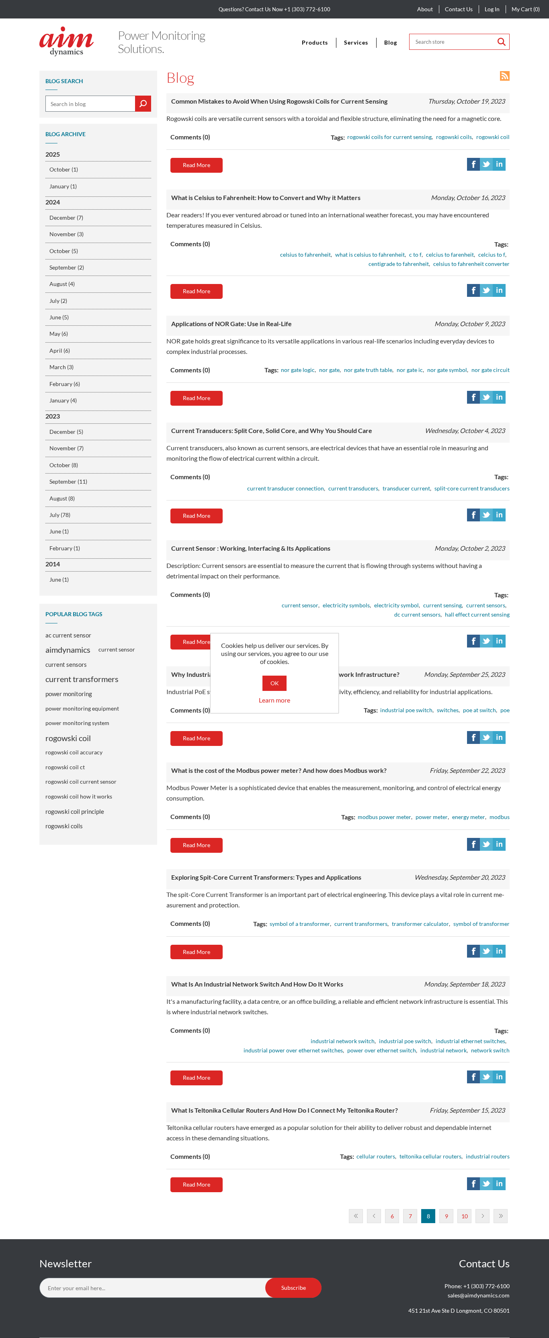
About (425, 9)
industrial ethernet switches (470, 1041)
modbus (500, 816)
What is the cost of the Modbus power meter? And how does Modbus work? (279, 770)
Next (482, 1216)
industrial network (443, 1050)
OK (274, 683)
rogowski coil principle (74, 811)
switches (448, 710)
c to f (415, 254)
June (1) (59, 531)
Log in (492, 9)
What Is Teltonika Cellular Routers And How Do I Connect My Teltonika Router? (284, 1110)
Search (502, 42)
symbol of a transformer (300, 923)
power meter (432, 816)
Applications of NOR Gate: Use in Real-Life (231, 323)
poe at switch (479, 710)
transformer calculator (420, 923)
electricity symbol (396, 605)
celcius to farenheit (450, 254)
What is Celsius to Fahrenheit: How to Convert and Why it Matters (266, 197)
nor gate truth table (368, 369)
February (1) (64, 548)
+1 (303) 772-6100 (307, 9)
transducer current (406, 488)
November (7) (66, 448)
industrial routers (488, 1156)
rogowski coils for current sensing (389, 136)
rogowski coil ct (65, 767)
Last (501, 1216)
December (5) (66, 431)
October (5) (63, 250)
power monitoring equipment (82, 708)
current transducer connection (285, 488)
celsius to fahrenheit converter (471, 263)
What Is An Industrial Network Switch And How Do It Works (257, 984)
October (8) (63, 465)
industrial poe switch (406, 710)
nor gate (329, 369)
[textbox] (98, 104)
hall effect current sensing (477, 614)
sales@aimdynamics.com (479, 1295)
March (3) (61, 367)
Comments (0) (190, 137)
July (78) (59, 514)
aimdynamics (67, 649)
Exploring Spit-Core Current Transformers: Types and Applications (266, 877)
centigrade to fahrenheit (399, 263)
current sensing (442, 605)
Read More (196, 164)
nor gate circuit (490, 369)
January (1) (63, 186)
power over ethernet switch (381, 1050)
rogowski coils (64, 825)
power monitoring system (77, 723)
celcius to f (491, 254)
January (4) (63, 400)
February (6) (64, 383)
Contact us (459, 9)
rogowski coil (68, 738)
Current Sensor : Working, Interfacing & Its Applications (250, 548)
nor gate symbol (447, 369)
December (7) (66, 217)
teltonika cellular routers (430, 1156)
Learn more (274, 700)
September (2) (66, 267)
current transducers (353, 488)
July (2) (58, 300)
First (356, 1216)
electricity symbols (346, 605)
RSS (505, 76)
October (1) (63, 169)
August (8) (62, 498)
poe (505, 710)
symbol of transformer (481, 923)
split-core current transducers (472, 488)
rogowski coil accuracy (73, 752)
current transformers (82, 679)
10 (464, 1216)
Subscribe (293, 1287)
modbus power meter (384, 816)
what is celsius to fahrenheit (370, 254)
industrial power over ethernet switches (293, 1050)
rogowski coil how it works (78, 796)
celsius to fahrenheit (305, 254)
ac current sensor (68, 635)
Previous (374, 1216)
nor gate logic (298, 369)
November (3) (66, 234)
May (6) (58, 333)
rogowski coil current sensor (81, 781)
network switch (490, 1050)
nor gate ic (410, 369)
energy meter (468, 816)
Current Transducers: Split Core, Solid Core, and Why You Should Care (271, 430)
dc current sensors (417, 614)
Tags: (338, 137)
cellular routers (375, 1156)
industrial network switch (343, 1041)
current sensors (66, 664)
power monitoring (68, 693)
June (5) (59, 317)
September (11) (68, 481)
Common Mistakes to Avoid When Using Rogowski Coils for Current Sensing (279, 101)
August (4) (62, 283)
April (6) (59, 350)
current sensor (116, 649)
